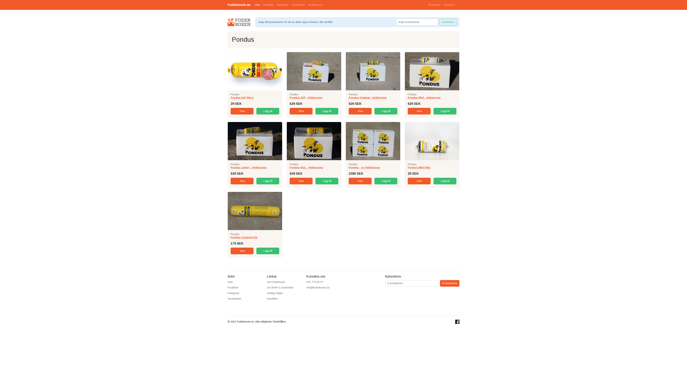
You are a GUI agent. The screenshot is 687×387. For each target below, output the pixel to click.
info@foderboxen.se (318, 287)
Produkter (268, 4)
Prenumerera (449, 283)
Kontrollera (448, 22)
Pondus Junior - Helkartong (248, 167)
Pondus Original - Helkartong (367, 97)
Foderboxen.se (239, 5)
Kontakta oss (315, 4)
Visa (242, 111)
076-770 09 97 (314, 282)
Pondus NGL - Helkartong (306, 167)
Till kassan (434, 4)
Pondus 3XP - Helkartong (306, 97)
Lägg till (268, 111)
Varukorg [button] (448, 4)
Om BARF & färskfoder (280, 287)
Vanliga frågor (275, 293)
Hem (257, 4)
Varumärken (298, 4)
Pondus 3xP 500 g (242, 97)
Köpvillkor (272, 298)
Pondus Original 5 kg (244, 237)
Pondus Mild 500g (419, 167)
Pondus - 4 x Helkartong (364, 167)
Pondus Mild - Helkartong (424, 97)
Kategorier (283, 4)
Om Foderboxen (276, 282)
